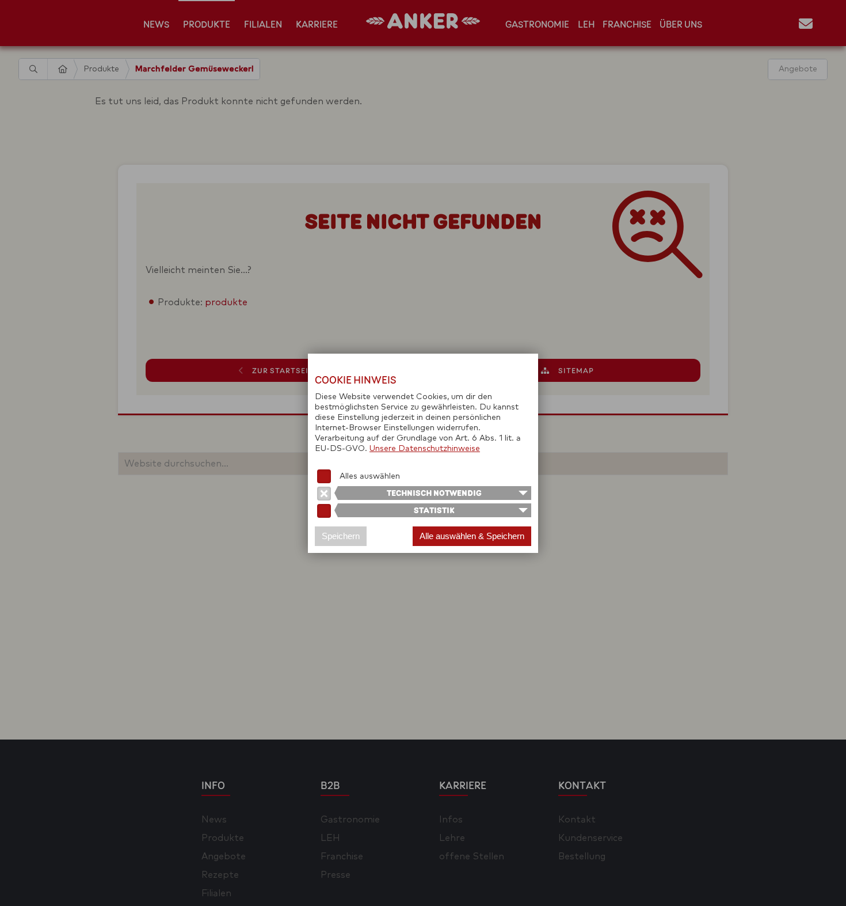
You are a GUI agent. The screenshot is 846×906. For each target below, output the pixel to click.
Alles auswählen (370, 476)
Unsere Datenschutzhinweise (424, 449)
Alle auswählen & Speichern (472, 536)
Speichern (341, 536)
